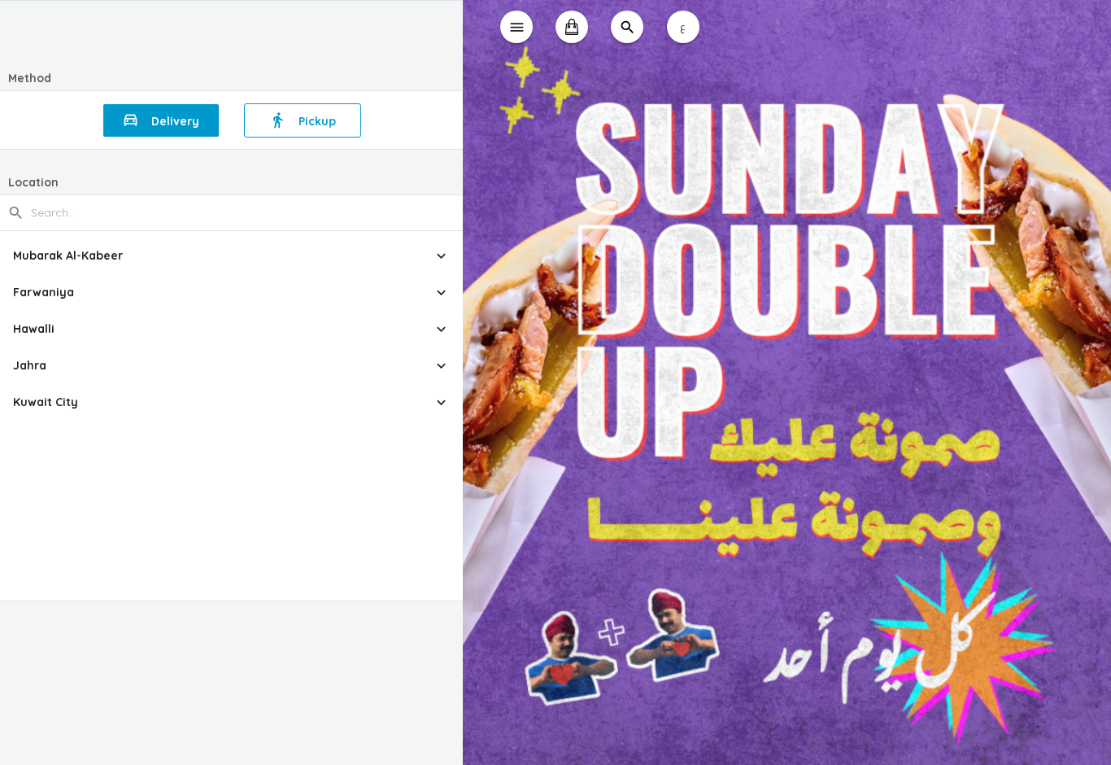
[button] (231, 256)
